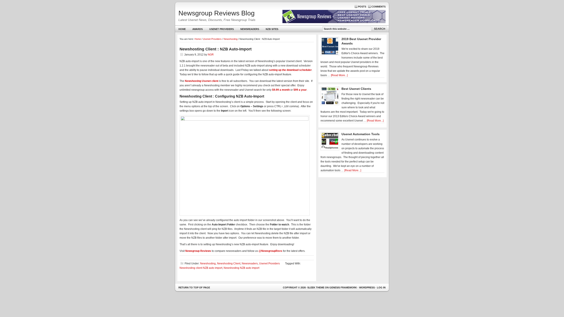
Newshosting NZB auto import (241, 267)
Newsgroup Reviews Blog (216, 13)
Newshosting (208, 263)
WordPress (367, 287)
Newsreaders (248, 30)
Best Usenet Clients (356, 88)
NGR (211, 54)
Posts (362, 6)
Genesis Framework (343, 287)
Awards (197, 29)
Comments (378, 6)
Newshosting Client (228, 263)
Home (182, 29)
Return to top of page (194, 287)
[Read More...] (339, 75)
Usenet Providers (220, 30)
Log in (381, 287)
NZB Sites (270, 30)
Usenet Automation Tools (360, 134)
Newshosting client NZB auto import (201, 267)
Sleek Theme (315, 287)
